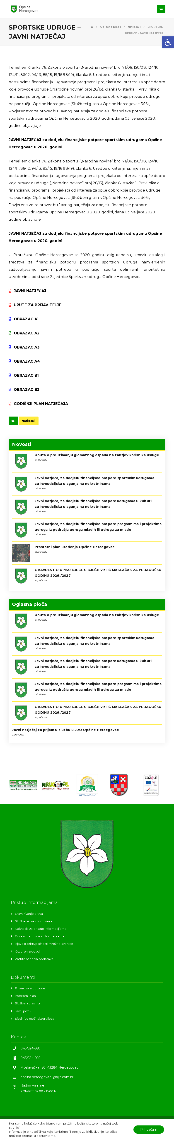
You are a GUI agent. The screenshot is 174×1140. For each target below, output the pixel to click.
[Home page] (92, 26)
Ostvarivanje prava (29, 913)
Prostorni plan (25, 996)
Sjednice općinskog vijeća (34, 1018)
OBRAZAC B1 (26, 375)
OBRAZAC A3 (26, 347)
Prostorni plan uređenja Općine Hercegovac (74, 547)
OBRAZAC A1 (26, 319)
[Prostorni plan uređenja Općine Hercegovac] (21, 553)
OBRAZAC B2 (26, 389)
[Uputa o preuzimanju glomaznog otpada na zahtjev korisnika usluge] (21, 461)
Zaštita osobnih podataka (34, 959)
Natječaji (29, 420)
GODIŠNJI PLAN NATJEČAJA (41, 404)
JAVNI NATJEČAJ (30, 291)
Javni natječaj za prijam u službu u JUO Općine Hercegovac (65, 730)
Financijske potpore (30, 988)
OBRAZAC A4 (27, 361)
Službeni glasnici (27, 1003)
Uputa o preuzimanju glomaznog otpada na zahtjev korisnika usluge (97, 455)
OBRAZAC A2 (26, 333)
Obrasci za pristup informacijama (39, 936)
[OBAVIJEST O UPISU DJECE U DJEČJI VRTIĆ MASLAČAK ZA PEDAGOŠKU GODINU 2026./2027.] (21, 576)
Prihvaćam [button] (148, 1129)
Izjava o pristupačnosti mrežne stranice (44, 943)
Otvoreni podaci (27, 951)
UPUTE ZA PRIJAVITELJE (37, 305)
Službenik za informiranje (34, 921)
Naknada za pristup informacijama (40, 928)
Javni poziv (23, 1011)
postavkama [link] (45, 1135)
